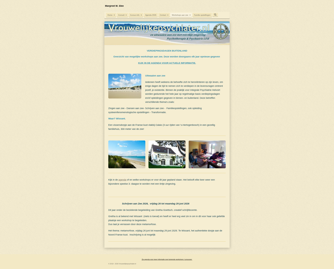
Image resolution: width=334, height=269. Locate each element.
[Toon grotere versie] (126, 154)
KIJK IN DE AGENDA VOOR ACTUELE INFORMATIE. (167, 63)
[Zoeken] (215, 15)
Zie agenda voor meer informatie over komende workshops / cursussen (167, 259)
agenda (122, 179)
